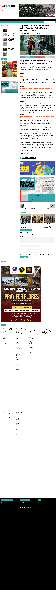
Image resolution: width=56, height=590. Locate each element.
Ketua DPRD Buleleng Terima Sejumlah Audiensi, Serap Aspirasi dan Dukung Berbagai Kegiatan (11, 332)
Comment (21, 236)
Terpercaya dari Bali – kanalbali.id (25, 507)
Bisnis (25, 20)
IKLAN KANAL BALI (22, 502)
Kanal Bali (27, 33)
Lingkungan (29, 20)
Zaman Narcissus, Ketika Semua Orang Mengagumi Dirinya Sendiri (12, 44)
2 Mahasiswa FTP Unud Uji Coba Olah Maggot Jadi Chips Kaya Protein (37, 88)
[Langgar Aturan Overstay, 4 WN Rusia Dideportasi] (37, 218)
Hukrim (16, 20)
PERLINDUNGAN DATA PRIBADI (6, 585)
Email (20, 247)
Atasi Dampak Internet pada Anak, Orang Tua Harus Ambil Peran (36, 103)
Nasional (12, 20)
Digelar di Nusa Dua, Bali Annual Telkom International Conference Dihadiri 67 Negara (24, 415)
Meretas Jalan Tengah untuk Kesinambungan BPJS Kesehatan (12, 34)
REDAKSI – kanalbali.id (23, 505)
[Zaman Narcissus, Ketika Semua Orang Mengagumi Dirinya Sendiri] (5, 44)
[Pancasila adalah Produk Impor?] (5, 49)
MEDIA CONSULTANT (44, 20)
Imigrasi (29, 157)
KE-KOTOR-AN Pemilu (12, 52)
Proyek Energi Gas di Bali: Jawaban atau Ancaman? (12, 39)
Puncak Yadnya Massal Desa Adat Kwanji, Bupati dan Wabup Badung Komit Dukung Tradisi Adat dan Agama (37, 332)
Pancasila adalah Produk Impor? (11, 49)
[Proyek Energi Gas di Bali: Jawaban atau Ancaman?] (5, 39)
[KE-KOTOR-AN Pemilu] (5, 54)
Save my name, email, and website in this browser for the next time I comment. (35, 254)
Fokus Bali (6, 20)
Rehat (21, 20)
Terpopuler (4, 25)
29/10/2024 (23, 33)
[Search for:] (49, 22)
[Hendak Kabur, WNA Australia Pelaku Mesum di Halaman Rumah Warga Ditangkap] (44, 369)
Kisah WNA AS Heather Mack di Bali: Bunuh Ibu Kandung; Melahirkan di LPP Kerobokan (25, 225)
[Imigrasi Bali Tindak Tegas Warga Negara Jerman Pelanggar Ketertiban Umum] (49, 218)
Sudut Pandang (37, 20)
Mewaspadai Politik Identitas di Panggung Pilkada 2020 (12, 30)
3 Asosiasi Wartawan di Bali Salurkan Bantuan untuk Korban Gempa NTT (24, 331)
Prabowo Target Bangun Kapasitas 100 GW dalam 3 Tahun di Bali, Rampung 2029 (11, 415)
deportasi (24, 157)
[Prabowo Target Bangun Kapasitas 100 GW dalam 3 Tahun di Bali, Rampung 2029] (5, 453)
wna (34, 157)
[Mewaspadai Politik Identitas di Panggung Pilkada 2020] (5, 30)
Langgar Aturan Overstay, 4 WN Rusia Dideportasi (36, 225)
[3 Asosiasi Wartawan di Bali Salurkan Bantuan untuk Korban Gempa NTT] (18, 369)
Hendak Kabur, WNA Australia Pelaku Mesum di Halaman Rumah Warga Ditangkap (49, 331)
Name (21, 244)
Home (2, 20)
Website (21, 251)
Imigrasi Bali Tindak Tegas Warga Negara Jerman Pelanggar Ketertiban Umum (48, 225)
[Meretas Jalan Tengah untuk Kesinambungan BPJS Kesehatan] (5, 34)
